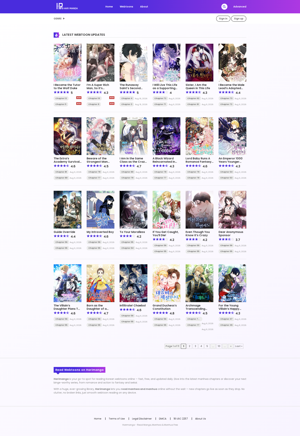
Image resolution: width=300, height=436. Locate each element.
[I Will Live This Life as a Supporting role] (166, 62)
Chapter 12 (61, 98)
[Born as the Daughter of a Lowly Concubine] (100, 283)
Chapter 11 (60, 104)
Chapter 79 (127, 177)
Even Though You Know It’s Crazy (198, 233)
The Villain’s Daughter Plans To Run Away (67, 309)
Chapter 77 (94, 177)
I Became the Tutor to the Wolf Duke (67, 86)
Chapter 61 (193, 104)
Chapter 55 (61, 248)
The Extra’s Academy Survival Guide (67, 161)
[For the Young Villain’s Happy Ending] (232, 283)
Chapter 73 (226, 98)
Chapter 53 (226, 177)
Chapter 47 (226, 319)
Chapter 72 (160, 98)
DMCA (162, 418)
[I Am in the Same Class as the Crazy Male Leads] (133, 136)
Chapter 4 (126, 98)
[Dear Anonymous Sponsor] (232, 209)
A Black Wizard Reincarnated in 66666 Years (164, 161)
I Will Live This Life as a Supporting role (165, 88)
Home (109, 6)
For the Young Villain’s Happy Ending (229, 309)
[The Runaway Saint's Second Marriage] (133, 62)
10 (219, 346)
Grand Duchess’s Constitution (165, 307)
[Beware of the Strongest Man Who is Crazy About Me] (100, 136)
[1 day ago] (78, 97)
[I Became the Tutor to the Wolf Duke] (67, 62)
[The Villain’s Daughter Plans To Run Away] (67, 283)
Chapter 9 (93, 104)
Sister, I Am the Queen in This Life (198, 86)
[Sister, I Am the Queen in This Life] (199, 62)
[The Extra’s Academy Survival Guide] (67, 136)
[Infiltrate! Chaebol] (133, 283)
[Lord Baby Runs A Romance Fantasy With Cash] (199, 136)
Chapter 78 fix (193, 319)
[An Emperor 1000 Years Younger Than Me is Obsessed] (232, 136)
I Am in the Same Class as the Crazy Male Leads (133, 161)
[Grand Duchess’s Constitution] (166, 283)
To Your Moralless (132, 232)
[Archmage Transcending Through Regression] (199, 283)
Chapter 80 (61, 177)
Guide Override (64, 232)
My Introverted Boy (100, 232)
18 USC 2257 (181, 418)
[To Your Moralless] (133, 209)
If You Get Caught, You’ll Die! (166, 233)
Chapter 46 (226, 325)
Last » (238, 346)
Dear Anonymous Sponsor (231, 233)
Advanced (239, 6)
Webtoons (126, 6)
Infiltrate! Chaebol (133, 305)
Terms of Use (117, 418)
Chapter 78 (94, 171)
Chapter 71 (160, 104)
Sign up (238, 18)
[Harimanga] (67, 6)
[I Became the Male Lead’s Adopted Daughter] (232, 62)
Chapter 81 (61, 171)
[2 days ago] (111, 97)
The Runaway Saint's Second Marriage (130, 88)
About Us (200, 418)
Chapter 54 (226, 171)
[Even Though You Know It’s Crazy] (199, 209)
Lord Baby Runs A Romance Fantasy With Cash (198, 161)
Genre (57, 18)
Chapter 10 (94, 98)
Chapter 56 (61, 242)
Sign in (223, 18)
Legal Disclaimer (142, 418)
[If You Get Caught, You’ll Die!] (166, 209)
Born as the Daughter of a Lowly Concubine (99, 309)
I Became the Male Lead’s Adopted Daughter (231, 88)
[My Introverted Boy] (100, 209)
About (144, 6)
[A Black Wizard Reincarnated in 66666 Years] (166, 136)
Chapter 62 (193, 98)
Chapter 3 (126, 104)
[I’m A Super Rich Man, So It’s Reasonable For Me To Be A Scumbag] (100, 62)
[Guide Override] (67, 209)
